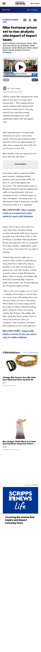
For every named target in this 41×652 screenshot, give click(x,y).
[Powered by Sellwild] (35, 485)
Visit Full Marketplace (30, 352)
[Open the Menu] (4, 3)
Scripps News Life (10, 21)
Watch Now (34, 3)
